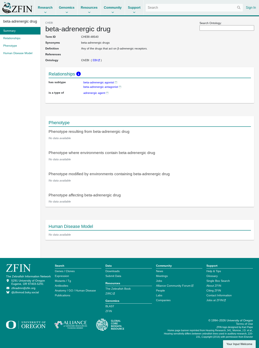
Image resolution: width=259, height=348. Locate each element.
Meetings (162, 276)
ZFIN (108, 311)
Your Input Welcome (239, 344)
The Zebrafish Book (118, 288)
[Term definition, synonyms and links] (116, 82)
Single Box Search (218, 280)
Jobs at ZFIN (214, 300)
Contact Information (219, 295)
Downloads (112, 271)
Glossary (212, 276)
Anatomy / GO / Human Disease (75, 290)
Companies (163, 300)
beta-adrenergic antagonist (100, 86)
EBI (95, 60)
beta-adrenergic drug (20, 21)
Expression (62, 276)
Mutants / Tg (63, 280)
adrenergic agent (94, 92)
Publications (62, 295)
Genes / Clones (65, 271)
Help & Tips (213, 271)
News (159, 271)
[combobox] (194, 8)
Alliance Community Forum (173, 285)
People (160, 290)
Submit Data (113, 276)
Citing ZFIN (213, 290)
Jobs (159, 280)
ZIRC (108, 293)
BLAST (109, 306)
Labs (159, 295)
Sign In (251, 7)
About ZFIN (213, 285)
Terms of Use (244, 323)
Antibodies (61, 285)
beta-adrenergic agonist (98, 82)
